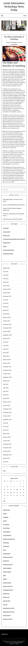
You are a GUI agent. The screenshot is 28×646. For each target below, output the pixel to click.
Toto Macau (6, 524)
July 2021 (5, 461)
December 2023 (7, 366)
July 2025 (5, 299)
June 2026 (5, 275)
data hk (5, 513)
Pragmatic (5, 517)
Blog (4, 470)
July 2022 (5, 423)
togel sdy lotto (7, 615)
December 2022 (7, 409)
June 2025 (5, 303)
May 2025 (5, 306)
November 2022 (7, 412)
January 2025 (6, 321)
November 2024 (7, 328)
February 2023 (7, 402)
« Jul (4, 501)
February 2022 (7, 437)
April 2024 (6, 352)
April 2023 (6, 395)
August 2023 (6, 380)
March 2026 (6, 285)
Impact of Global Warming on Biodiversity (14, 204)
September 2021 (7, 454)
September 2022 (7, 419)
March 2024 (6, 356)
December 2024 (7, 324)
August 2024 (6, 338)
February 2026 (7, 289)
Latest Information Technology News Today (14, 6)
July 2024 (5, 342)
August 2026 (6, 268)
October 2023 (6, 373)
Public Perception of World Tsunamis (12, 219)
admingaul (14, 44)
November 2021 (7, 447)
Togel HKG (6, 228)
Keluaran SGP (6, 231)
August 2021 (6, 458)
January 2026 (6, 292)
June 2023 (5, 387)
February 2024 (7, 359)
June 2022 (5, 426)
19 (11, 492)
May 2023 (5, 391)
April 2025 (6, 310)
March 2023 (6, 398)
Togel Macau (6, 528)
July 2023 (5, 384)
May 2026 (5, 278)
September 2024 (7, 335)
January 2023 (6, 405)
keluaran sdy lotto (7, 619)
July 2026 (5, 271)
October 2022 (6, 416)
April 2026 (6, 282)
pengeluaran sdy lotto (8, 611)
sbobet (5, 246)
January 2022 (6, 440)
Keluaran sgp (6, 510)
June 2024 (5, 345)
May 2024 (5, 349)
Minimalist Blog (19, 642)
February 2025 (7, 317)
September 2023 (7, 377)
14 (17, 489)
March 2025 (6, 314)
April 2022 (6, 430)
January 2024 (6, 363)
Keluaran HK (6, 235)
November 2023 (7, 370)
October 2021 (6, 451)
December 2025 (7, 296)
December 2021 (7, 444)
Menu (25, 15)
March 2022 (6, 433)
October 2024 (6, 331)
